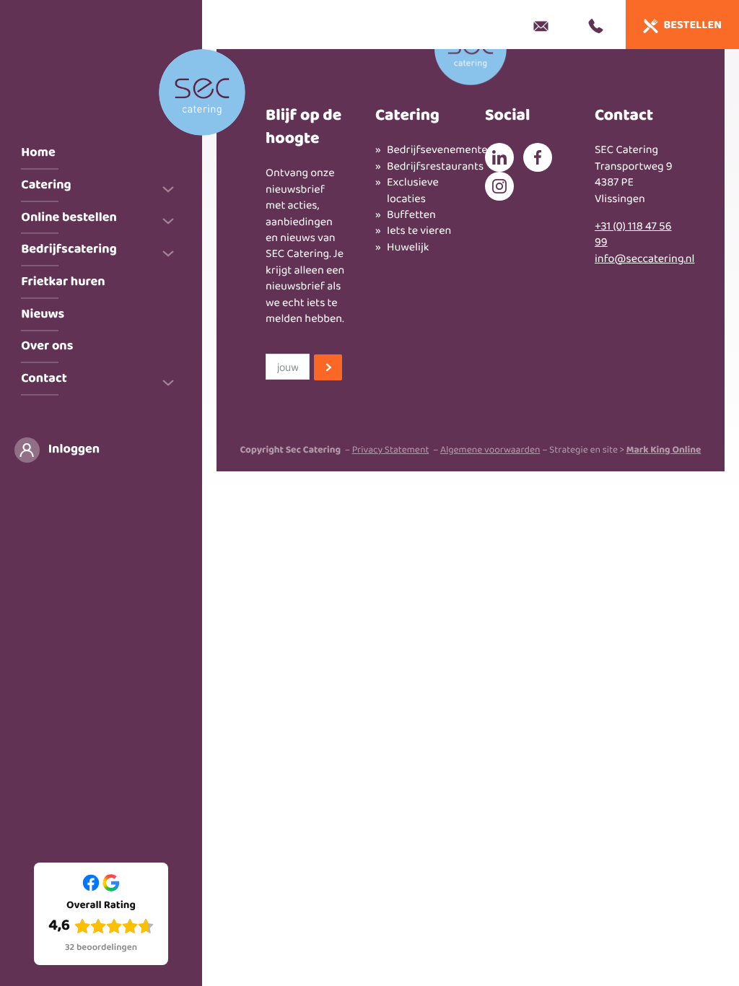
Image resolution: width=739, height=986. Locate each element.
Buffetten (411, 216)
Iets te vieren (419, 232)
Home (38, 152)
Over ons (47, 346)
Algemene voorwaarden (490, 450)
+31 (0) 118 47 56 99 (633, 235)
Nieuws (42, 314)
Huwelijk (408, 248)
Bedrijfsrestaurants (421, 167)
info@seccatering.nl (644, 259)
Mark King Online (663, 450)
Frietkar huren (63, 282)
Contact (43, 378)
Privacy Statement (390, 450)
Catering (46, 185)
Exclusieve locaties (413, 191)
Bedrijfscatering (68, 249)
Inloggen (74, 449)
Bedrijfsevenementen (421, 151)
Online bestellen (69, 217)
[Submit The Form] (328, 369)
